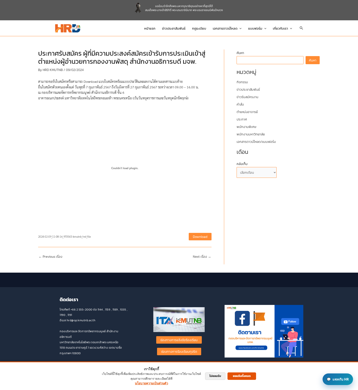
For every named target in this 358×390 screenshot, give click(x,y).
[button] (239, 28)
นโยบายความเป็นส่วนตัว (151, 383)
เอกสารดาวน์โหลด (225, 28)
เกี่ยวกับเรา (280, 28)
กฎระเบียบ (199, 28)
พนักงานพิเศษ (246, 126)
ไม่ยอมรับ (215, 376)
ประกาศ (242, 119)
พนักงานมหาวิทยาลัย (251, 134)
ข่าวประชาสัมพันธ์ (173, 28)
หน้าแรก (149, 28)
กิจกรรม (242, 81)
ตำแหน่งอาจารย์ (247, 111)
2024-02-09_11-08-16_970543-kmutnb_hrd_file (64, 236)
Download (200, 236)
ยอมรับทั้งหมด (242, 376)
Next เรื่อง (202, 256)
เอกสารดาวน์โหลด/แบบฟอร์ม (256, 141)
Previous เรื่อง (50, 256)
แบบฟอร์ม (255, 28)
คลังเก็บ (242, 163)
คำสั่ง (240, 104)
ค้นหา (240, 52)
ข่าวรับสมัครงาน (247, 96)
